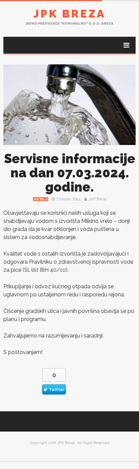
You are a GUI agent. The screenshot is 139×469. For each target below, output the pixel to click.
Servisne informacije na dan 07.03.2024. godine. (69, 173)
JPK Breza (69, 13)
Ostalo (41, 199)
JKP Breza (97, 199)
